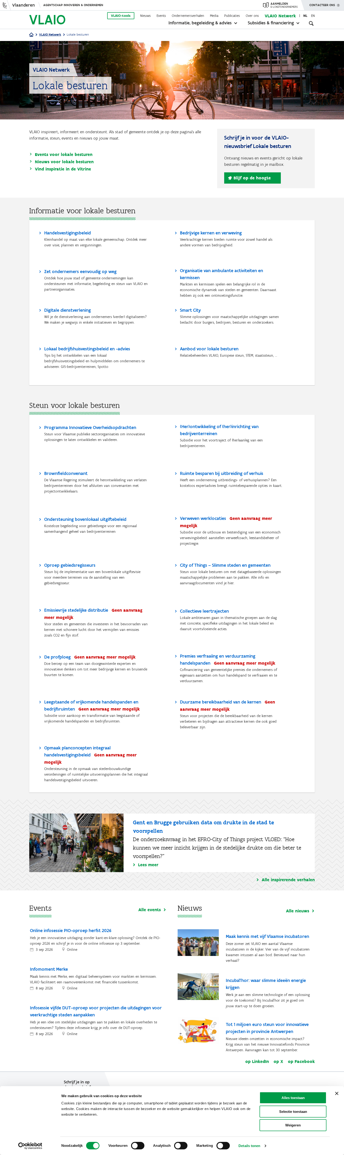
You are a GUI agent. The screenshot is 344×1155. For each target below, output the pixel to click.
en (313, 16)
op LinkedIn (257, 1061)
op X (278, 1061)
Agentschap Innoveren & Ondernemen (73, 5)
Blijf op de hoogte (252, 178)
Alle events (149, 909)
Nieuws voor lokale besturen (64, 161)
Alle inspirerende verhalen (288, 879)
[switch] (137, 1145)
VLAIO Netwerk (280, 16)
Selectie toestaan (293, 1112)
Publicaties (232, 16)
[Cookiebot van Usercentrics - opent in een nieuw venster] (30, 1145)
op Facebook (301, 1061)
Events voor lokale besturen (63, 154)
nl (305, 16)
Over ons (252, 16)
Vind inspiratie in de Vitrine (63, 169)
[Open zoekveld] (311, 23)
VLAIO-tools (121, 16)
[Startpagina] (31, 35)
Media (214, 16)
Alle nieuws (297, 911)
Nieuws (145, 16)
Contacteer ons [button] (322, 5)
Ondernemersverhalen (188, 16)
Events (161, 16)
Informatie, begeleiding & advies (200, 23)
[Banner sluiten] (336, 1093)
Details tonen (249, 1146)
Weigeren (293, 1125)
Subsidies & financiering (271, 23)
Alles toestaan (293, 1098)
